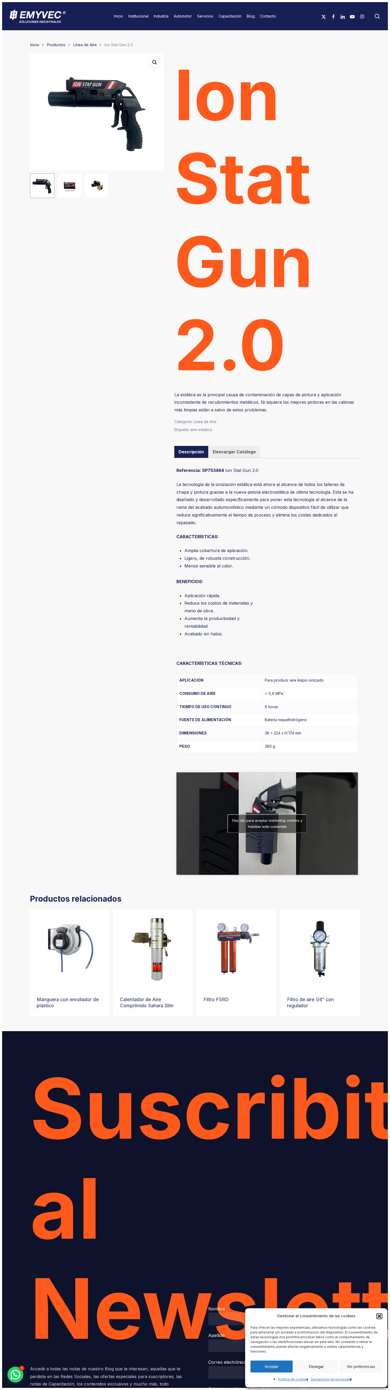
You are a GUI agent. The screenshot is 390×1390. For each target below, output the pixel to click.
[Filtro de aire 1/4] (320, 949)
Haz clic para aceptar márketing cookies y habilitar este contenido (267, 823)
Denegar (316, 1366)
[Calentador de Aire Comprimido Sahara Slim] (153, 949)
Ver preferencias (361, 1366)
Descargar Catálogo (234, 451)
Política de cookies (293, 1379)
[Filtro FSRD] (236, 949)
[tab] (191, 452)
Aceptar (271, 1366)
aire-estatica (201, 429)
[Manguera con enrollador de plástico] (69, 949)
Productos (56, 44)
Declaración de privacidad (331, 1379)
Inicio (34, 44)
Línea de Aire (85, 44)
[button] (379, 1316)
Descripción (191, 451)
